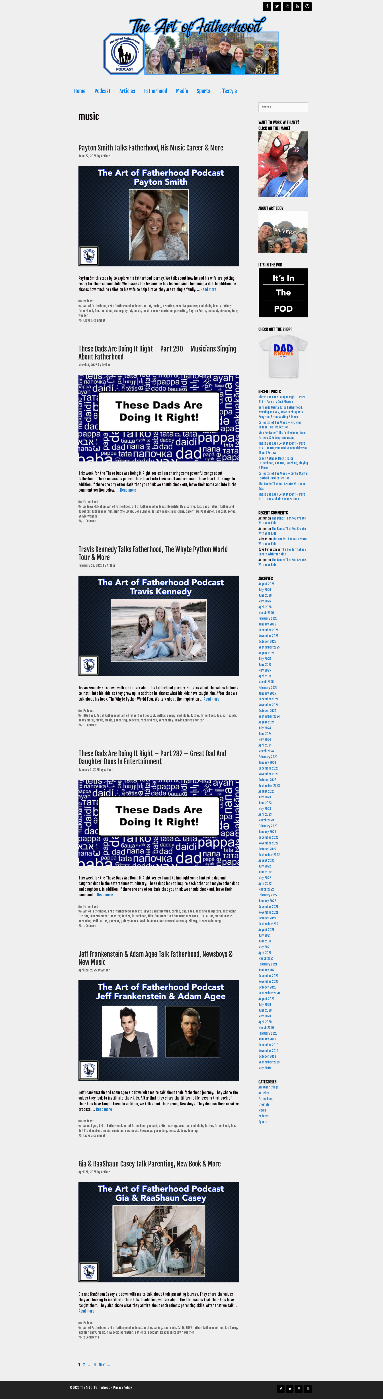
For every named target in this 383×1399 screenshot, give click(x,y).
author (161, 715)
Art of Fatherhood (94, 306)
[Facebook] (267, 6)
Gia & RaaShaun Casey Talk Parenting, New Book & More (150, 1164)
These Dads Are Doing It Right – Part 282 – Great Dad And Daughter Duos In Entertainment (152, 758)
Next (104, 1364)
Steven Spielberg (210, 921)
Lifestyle (228, 91)
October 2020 (267, 987)
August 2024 (266, 722)
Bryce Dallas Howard (156, 911)
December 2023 (268, 768)
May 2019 (264, 1068)
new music (131, 1131)
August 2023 (266, 791)
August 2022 (266, 860)
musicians (177, 511)
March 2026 (266, 613)
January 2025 (267, 693)
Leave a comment (94, 320)
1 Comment (90, 521)
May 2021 (264, 947)
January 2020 (267, 1039)
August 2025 (266, 653)
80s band (89, 715)
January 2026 (267, 624)
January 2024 (267, 762)
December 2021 (268, 907)
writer (199, 720)
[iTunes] (307, 6)
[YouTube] (297, 6)
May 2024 (264, 739)
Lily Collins (206, 916)
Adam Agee (90, 1126)
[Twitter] (277, 6)
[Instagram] (287, 6)
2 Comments (91, 1337)
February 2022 (267, 895)
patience (141, 1332)
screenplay (166, 720)
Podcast (102, 91)
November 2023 (268, 774)
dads (208, 306)
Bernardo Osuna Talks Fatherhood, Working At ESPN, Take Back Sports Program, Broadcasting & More (280, 412)
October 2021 (267, 918)
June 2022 (265, 872)
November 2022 (268, 843)
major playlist (123, 311)
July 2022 (264, 866)
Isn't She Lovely (123, 511)
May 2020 (264, 1016)
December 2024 (268, 699)
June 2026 (265, 595)
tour (234, 311)
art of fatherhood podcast (125, 306)
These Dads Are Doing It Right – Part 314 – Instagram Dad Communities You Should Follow (282, 448)
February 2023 (267, 826)
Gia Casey (231, 1328)
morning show (87, 1332)
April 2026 (265, 607)
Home (80, 91)
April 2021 (264, 953)
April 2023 (265, 814)
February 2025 (267, 688)
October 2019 (267, 1056)
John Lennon (142, 511)
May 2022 (264, 878)
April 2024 (265, 745)
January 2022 (267, 901)
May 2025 (264, 670)
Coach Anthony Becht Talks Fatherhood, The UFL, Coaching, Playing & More (283, 463)
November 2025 (268, 636)
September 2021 (268, 924)
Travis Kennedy (184, 720)
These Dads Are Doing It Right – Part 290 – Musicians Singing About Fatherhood (157, 353)
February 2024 (267, 757)
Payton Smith (197, 311)
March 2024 (266, 751)
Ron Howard (167, 921)
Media (182, 91)
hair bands (229, 715)
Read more (209, 289)
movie (99, 720)
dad (201, 306)
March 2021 (266, 958)
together (188, 1332)
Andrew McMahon (94, 506)
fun (97, 311)
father (226, 306)
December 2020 (268, 976)
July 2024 (264, 728)
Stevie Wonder (87, 516)
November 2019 (268, 1051)
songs (231, 511)
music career (151, 311)
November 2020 (268, 981)
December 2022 (268, 837)
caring (157, 306)
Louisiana (106, 311)
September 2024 (269, 716)
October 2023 (267, 780)
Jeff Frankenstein (89, 1131)
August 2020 (266, 999)
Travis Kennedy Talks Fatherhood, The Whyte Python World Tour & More (153, 553)
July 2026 (264, 590)
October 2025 (267, 641)
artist (147, 306)
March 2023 (266, 820)
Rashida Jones (148, 921)
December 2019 (268, 1045)
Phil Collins (100, 921)
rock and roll (149, 720)
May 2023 (264, 809)
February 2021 (267, 964)
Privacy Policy (122, 1387)
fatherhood (85, 311)
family (217, 306)
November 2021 (268, 912)
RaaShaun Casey (170, 1332)
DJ (179, 1328)
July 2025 (264, 659)
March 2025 (266, 682)
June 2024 (265, 734)
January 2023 (267, 832)
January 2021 (267, 970)
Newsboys (146, 1131)
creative (168, 306)
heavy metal (86, 720)
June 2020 (265, 1010)
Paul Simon (207, 511)
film (150, 916)
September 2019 (268, 1062)
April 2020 (265, 1022)
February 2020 (267, 1033)
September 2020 (269, 993)
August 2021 (266, 930)
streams (225, 311)
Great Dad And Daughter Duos (179, 916)
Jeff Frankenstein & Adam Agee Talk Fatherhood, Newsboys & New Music (155, 958)
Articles (127, 91)
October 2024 (267, 711)
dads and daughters (208, 911)
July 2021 (264, 935)
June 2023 (265, 803)
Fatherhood (155, 91)
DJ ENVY (187, 1328)
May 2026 (264, 601)
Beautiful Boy (176, 506)
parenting (180, 311)
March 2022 (266, 889)
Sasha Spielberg (186, 921)
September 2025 (269, 647)
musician (167, 311)
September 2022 (269, 855)
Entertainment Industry (105, 916)
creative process (186, 306)
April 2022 (265, 883)
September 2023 (269, 785)
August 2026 (266, 584)
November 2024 (268, 705)
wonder (83, 315)
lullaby (156, 511)
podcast (213, 311)
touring (193, 1131)
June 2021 (264, 941)
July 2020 (264, 1004)
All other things (268, 1087)
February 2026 (267, 618)
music (137, 311)
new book (113, 1332)
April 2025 (265, 676)
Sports (203, 91)
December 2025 (268, 630)
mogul (219, 916)
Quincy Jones (129, 921)
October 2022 (267, 849)
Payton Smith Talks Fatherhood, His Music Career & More (151, 148)
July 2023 (264, 797)
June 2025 (265, 664)
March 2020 (266, 1028)
